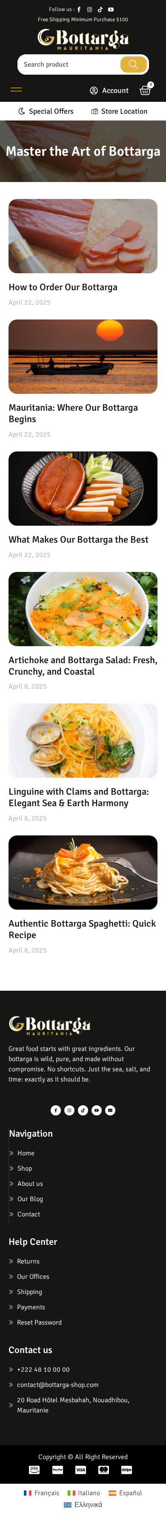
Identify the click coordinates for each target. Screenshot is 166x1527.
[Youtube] (97, 1110)
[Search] (133, 64)
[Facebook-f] (56, 1110)
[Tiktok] (83, 1110)
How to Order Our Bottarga (63, 287)
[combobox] (67, 64)
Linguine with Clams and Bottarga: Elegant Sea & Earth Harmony (79, 797)
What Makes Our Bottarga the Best (79, 540)
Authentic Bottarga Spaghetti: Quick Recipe (82, 929)
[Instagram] (69, 1110)
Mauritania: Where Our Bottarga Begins (73, 413)
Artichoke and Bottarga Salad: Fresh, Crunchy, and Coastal (83, 666)
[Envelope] (110, 1110)
